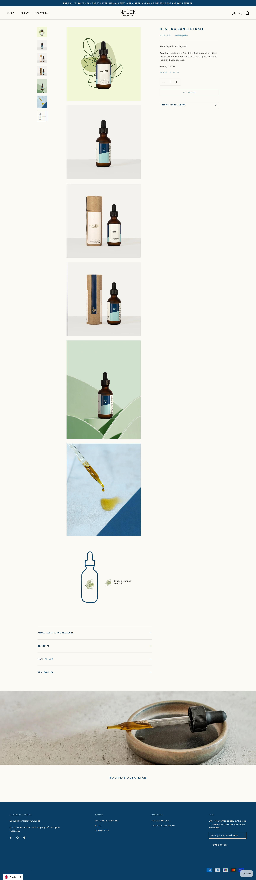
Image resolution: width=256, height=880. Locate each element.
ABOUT (25, 13)
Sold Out (189, 92)
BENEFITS (44, 646)
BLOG (98, 825)
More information (174, 105)
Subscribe (220, 845)
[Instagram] (17, 837)
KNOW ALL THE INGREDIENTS (56, 633)
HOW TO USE (45, 659)
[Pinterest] (178, 72)
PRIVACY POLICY (160, 820)
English (13, 877)
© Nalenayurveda (23, 870)
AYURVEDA (41, 13)
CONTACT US (102, 830)
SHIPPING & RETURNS (106, 820)
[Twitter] (174, 72)
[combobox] (13, 877)
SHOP (10, 13)
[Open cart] (247, 13)
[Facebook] (170, 72)
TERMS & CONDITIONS (163, 825)
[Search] (240, 12)
